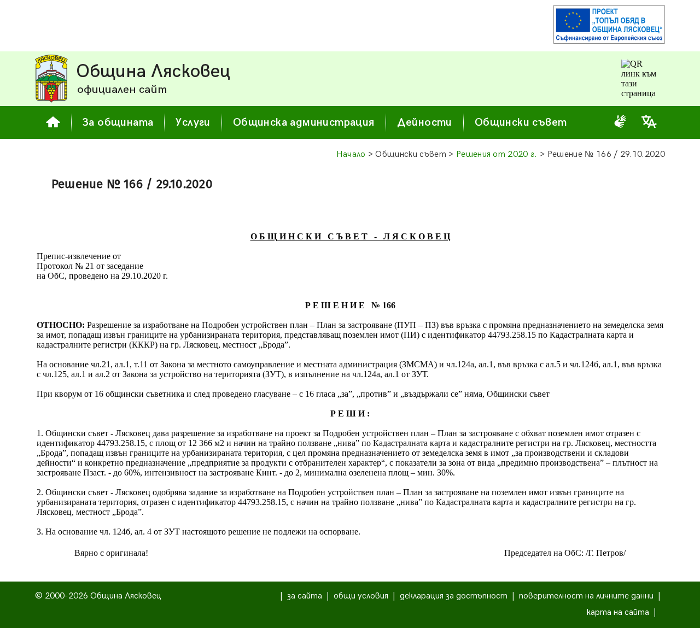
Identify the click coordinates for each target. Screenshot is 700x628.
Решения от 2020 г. (497, 154)
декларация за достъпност (454, 596)
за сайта (304, 596)
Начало (351, 154)
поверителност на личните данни (586, 596)
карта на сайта (618, 612)
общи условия (361, 596)
